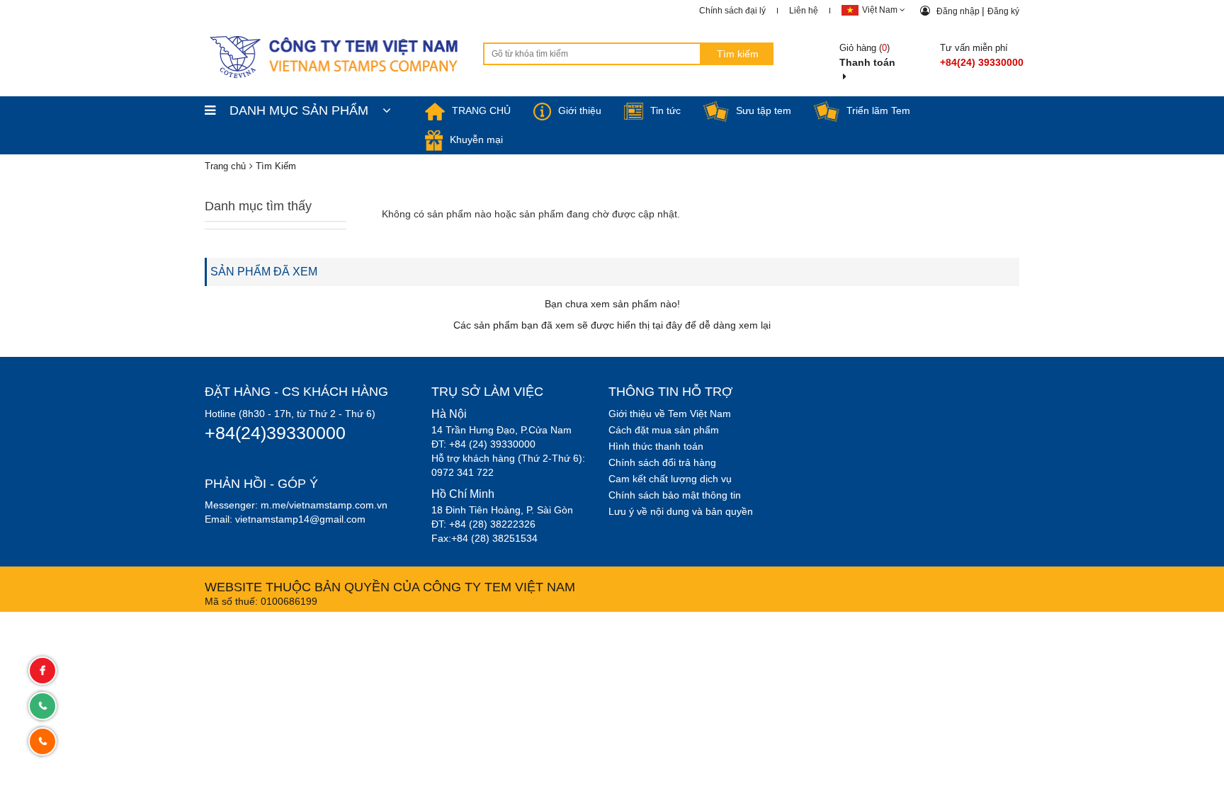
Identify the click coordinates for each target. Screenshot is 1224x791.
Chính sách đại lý (732, 10)
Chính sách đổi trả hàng (662, 462)
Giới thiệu (579, 110)
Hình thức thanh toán (655, 446)
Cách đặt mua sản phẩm (663, 430)
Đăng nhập (959, 11)
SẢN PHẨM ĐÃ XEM (263, 272)
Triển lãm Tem (878, 110)
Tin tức (665, 110)
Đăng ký (1003, 11)
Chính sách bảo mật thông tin (674, 495)
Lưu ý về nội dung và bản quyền (680, 511)
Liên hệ (803, 10)
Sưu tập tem (763, 110)
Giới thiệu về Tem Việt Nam (669, 413)
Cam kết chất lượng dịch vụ (670, 478)
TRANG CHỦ (481, 110)
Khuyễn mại (476, 139)
